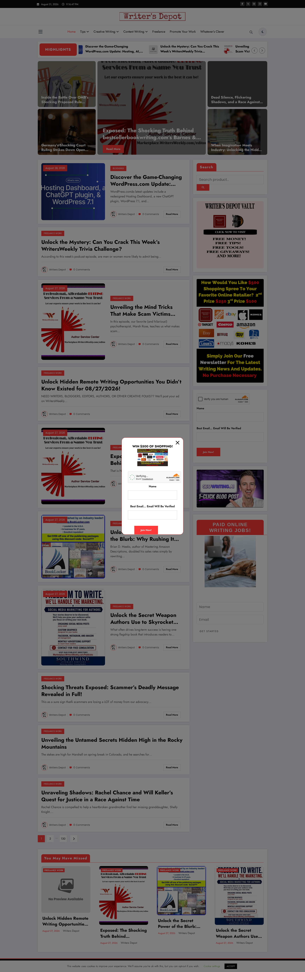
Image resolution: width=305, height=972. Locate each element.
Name (152, 486)
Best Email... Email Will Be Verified (152, 506)
